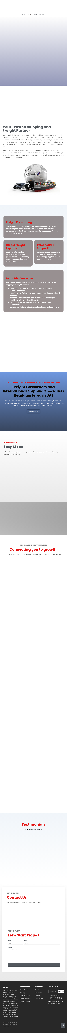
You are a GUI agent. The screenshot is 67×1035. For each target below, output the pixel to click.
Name (10, 940)
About (36, 14)
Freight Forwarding (25, 998)
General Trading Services (25, 1002)
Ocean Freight (24, 990)
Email (25, 940)
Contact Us (38, 992)
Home (23, 14)
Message (10, 947)
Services (29, 14)
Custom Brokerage (25, 995)
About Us (38, 990)
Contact (42, 14)
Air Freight (23, 992)
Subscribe (61, 991)
